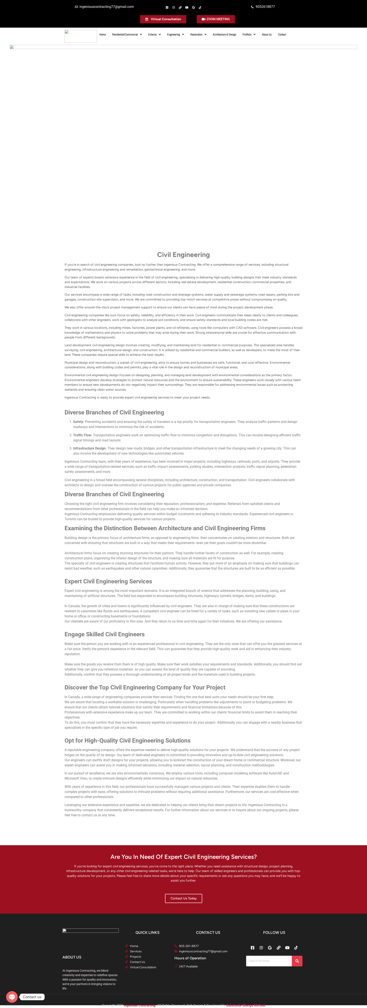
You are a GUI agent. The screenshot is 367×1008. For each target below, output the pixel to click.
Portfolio (247, 34)
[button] (127, 34)
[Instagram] (173, 7)
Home (102, 34)
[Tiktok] (200, 7)
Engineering (173, 34)
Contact (282, 34)
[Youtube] (187, 7)
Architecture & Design (224, 34)
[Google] (193, 7)
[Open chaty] (12, 997)
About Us (267, 34)
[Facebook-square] (167, 7)
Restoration (196, 34)
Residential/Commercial (125, 34)
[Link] (180, 7)
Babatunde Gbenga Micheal (245, 1005)
